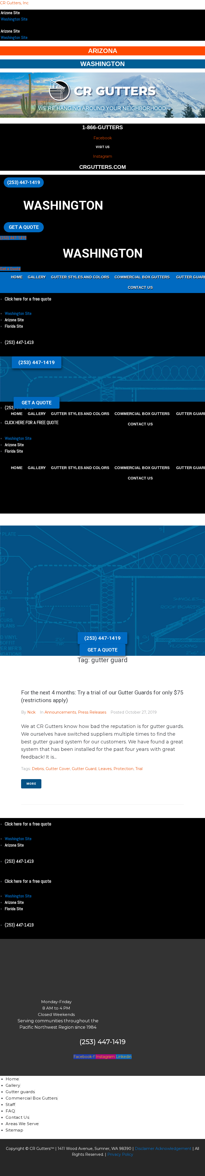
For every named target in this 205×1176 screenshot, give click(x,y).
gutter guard (84, 768)
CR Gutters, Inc (14, 3)
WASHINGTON (102, 63)
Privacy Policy (119, 1154)
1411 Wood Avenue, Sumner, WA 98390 (94, 1148)
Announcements (60, 712)
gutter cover (58, 768)
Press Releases (92, 712)
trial (139, 768)
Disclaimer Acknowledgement (163, 1148)
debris (38, 768)
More (31, 784)
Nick (31, 712)
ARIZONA (102, 50)
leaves (105, 768)
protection (123, 768)
